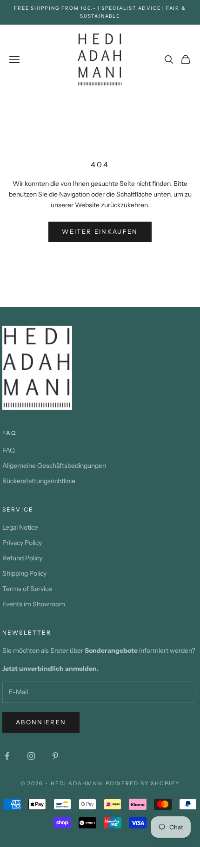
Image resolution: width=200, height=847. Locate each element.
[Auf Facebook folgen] (7, 756)
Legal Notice (20, 527)
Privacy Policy (22, 542)
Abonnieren (41, 722)
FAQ (8, 450)
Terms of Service (27, 588)
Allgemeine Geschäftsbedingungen (54, 465)
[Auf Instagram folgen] (31, 756)
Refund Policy (22, 558)
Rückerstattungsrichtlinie (38, 481)
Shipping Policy (24, 573)
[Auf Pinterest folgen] (55, 756)
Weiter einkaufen (100, 231)
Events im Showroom (33, 604)
